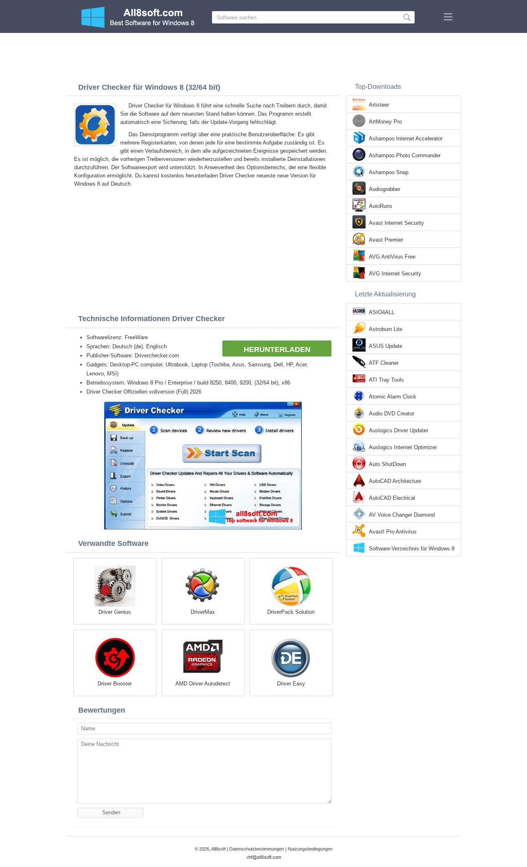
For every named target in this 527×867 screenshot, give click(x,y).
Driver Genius (114, 612)
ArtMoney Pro (385, 122)
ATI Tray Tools (386, 380)
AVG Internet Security (395, 273)
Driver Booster (115, 684)
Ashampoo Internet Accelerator (406, 138)
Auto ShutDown (387, 464)
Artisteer (379, 105)
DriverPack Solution (291, 612)
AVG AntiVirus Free (392, 257)
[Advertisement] (263, 55)
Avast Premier (386, 240)
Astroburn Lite (385, 329)
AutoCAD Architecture (395, 481)
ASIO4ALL (381, 312)
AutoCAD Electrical (392, 498)
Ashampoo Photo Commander (405, 155)
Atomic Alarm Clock (392, 397)
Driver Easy (291, 684)
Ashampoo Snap (388, 172)
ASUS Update (385, 346)
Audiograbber (384, 189)
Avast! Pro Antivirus (393, 532)
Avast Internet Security (396, 223)
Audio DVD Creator (391, 413)
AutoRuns (380, 206)
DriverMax (203, 612)
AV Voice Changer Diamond (402, 515)
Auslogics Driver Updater (398, 430)
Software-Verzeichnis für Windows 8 (412, 548)
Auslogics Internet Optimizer (403, 447)
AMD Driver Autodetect (202, 684)
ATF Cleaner (384, 363)
